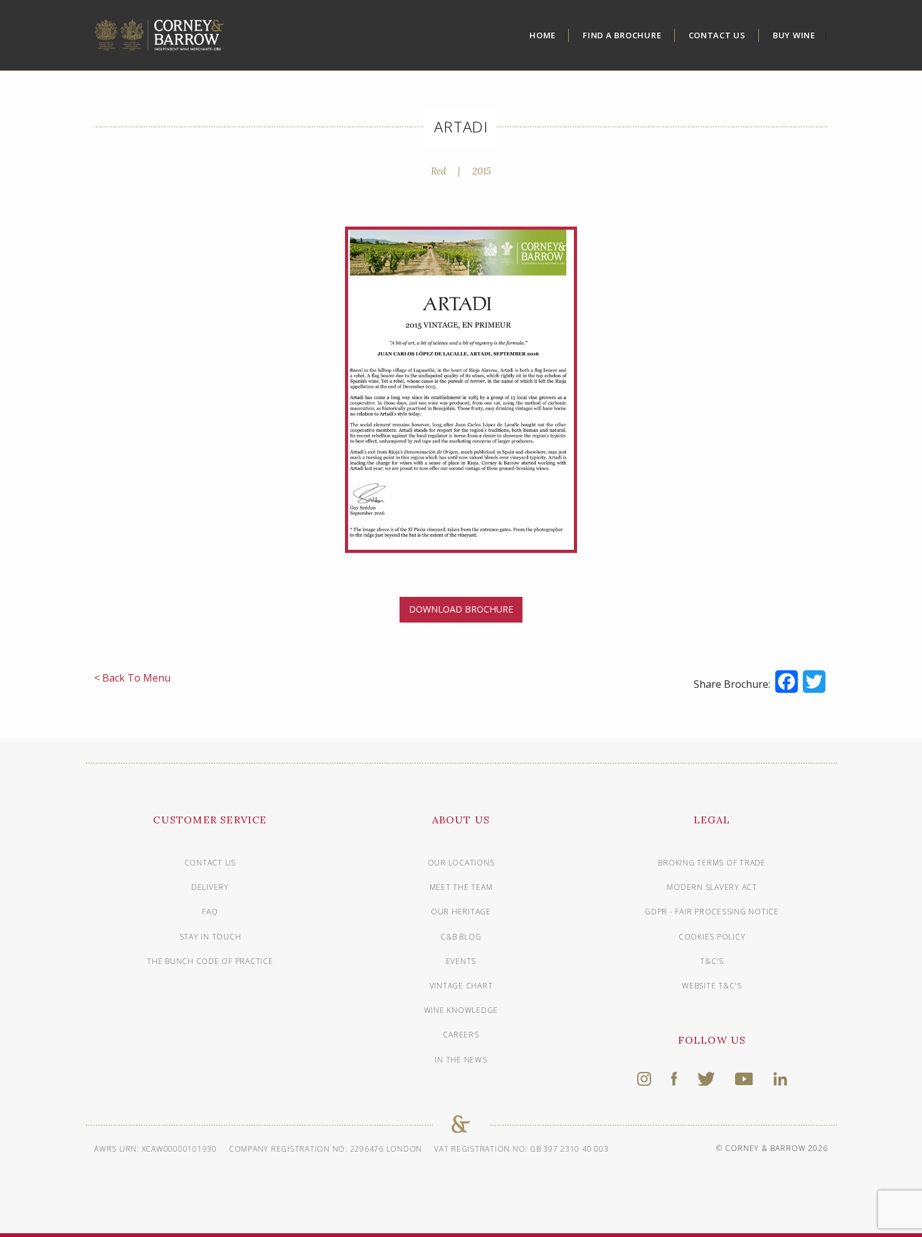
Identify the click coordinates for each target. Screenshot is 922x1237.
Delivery (210, 887)
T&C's (712, 961)
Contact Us (717, 35)
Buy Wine (794, 35)
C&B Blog (460, 936)
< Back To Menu (132, 678)
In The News (461, 1059)
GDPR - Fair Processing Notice (712, 911)
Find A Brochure (622, 35)
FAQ (210, 911)
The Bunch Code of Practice (210, 961)
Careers (461, 1034)
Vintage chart (461, 985)
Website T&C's (712, 985)
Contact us (210, 862)
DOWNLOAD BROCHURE (461, 609)
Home (542, 35)
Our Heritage (461, 911)
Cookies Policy (712, 936)
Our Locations (461, 862)
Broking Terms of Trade (712, 862)
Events (461, 961)
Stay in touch (210, 936)
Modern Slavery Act (712, 887)
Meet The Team (461, 887)
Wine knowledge (461, 1010)
